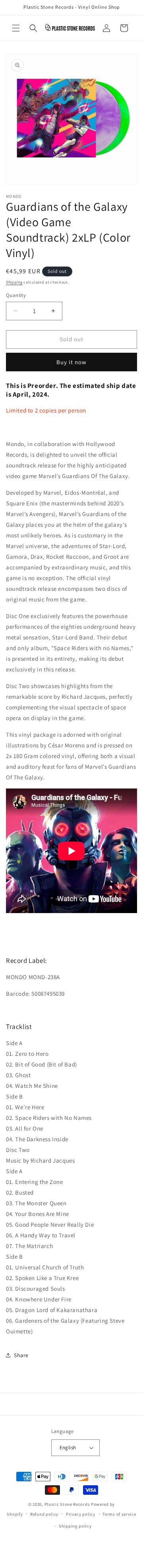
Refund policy (44, 1514)
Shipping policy (75, 1526)
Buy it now (71, 362)
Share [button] (21, 1355)
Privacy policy (80, 1514)
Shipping (14, 282)
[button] (16, 28)
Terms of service (119, 1514)
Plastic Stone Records (67, 1504)
